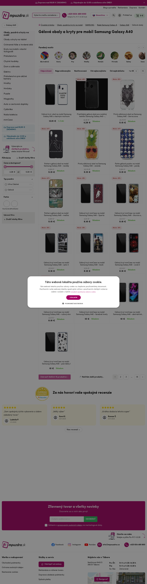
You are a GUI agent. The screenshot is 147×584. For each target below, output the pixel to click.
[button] (73, 303)
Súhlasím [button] (73, 297)
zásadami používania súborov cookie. (83, 292)
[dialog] (73, 292)
